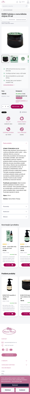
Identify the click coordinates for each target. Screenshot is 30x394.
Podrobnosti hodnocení (21, 19)
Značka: (8, 23)
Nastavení (15, 385)
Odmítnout (8, 390)
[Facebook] (3, 349)
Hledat (26, 6)
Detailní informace (8, 85)
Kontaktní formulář (9, 354)
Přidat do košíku (15, 106)
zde (21, 381)
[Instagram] (6, 349)
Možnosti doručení (21, 101)
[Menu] (28, 2)
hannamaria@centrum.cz (11, 342)
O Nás (3, 371)
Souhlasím (22, 390)
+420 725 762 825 (9, 345)
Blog (3, 373)
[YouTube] (11, 349)
